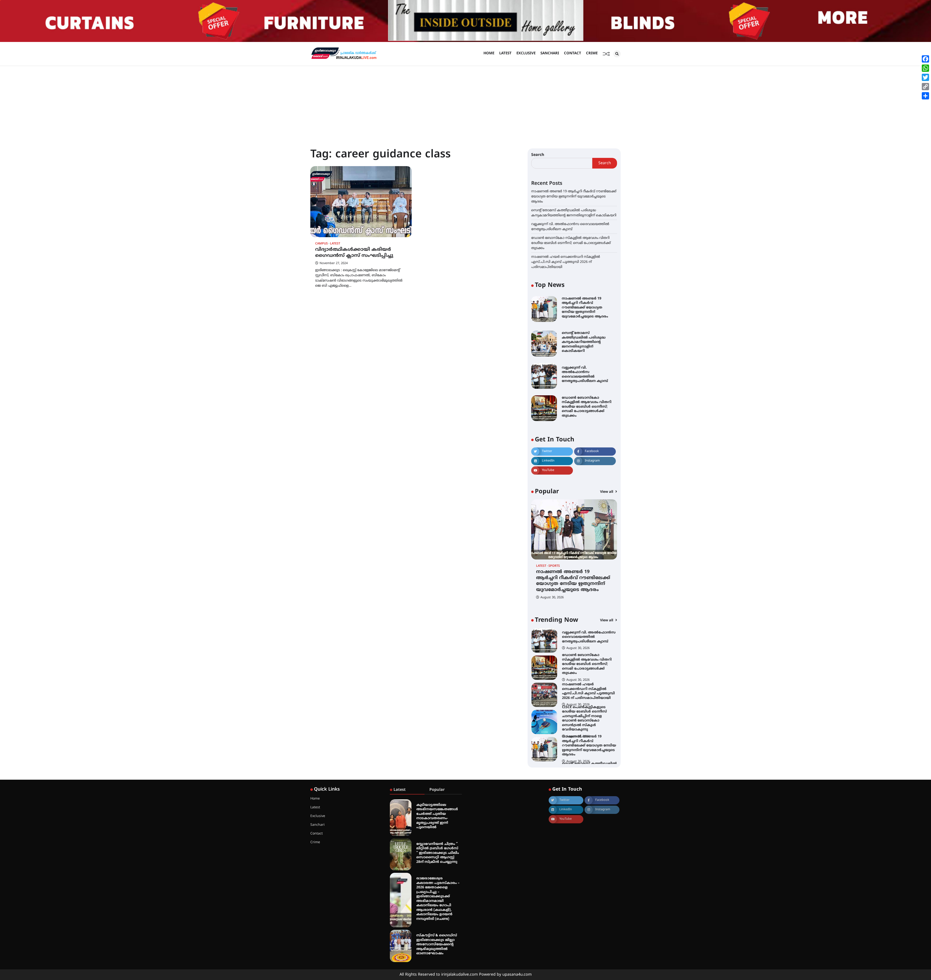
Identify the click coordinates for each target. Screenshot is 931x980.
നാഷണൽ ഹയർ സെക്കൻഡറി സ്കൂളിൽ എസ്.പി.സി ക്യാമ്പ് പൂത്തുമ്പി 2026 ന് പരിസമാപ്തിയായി (565, 262)
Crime (592, 53)
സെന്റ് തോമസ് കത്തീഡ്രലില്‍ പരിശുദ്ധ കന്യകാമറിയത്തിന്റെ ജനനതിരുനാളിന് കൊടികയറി (584, 342)
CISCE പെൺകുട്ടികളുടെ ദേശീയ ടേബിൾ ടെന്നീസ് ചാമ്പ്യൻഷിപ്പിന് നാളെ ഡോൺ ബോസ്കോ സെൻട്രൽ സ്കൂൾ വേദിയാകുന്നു (584, 691)
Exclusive (526, 53)
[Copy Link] (925, 86)
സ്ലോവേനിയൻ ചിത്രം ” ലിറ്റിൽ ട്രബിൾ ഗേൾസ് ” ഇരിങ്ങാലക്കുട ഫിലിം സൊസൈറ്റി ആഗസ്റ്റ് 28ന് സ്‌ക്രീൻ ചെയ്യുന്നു (437, 853)
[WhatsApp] (925, 68)
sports (554, 566)
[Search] (617, 53)
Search (537, 155)
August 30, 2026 (552, 597)
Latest (505, 53)
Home (488, 53)
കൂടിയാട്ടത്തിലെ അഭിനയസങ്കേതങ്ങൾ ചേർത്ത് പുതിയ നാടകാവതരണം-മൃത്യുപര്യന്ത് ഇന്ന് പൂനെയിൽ (437, 816)
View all (607, 492)
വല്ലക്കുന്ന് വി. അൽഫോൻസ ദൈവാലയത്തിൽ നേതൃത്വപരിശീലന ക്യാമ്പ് (585, 374)
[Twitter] (925, 77)
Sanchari (549, 53)
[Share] (925, 95)
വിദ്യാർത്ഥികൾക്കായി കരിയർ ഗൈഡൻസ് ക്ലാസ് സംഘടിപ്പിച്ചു (354, 253)
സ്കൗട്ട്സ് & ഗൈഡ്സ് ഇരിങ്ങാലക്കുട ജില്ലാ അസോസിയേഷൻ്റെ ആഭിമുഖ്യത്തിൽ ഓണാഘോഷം (436, 944)
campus (321, 244)
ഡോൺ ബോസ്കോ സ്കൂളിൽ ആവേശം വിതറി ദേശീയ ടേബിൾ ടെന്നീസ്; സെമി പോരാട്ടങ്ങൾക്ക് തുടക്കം (571, 243)
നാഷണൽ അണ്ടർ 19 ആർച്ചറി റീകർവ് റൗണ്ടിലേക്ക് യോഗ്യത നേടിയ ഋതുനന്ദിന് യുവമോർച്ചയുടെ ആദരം (573, 196)
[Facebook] (925, 59)
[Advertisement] (465, 102)
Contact (572, 53)
